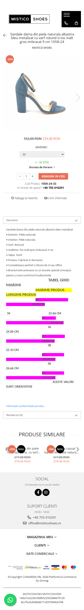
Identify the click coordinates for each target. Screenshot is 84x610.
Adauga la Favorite (26, 198)
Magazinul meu (40, 537)
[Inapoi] (3, 35)
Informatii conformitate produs (25, 406)
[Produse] (67, 16)
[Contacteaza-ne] (66, 23)
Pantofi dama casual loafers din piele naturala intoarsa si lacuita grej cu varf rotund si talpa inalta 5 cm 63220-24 (61, 450)
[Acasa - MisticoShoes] (29, 19)
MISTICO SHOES (42, 47)
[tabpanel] (42, 93)
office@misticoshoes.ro (44, 523)
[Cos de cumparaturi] (76, 23)
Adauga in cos (53, 176)
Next (77, 97)
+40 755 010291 (44, 517)
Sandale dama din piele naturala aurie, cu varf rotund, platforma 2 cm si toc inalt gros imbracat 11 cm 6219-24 (22, 450)
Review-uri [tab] (14, 415)
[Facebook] (38, 492)
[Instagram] (46, 492)
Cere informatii (57, 198)
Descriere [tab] (12, 220)
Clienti (40, 545)
